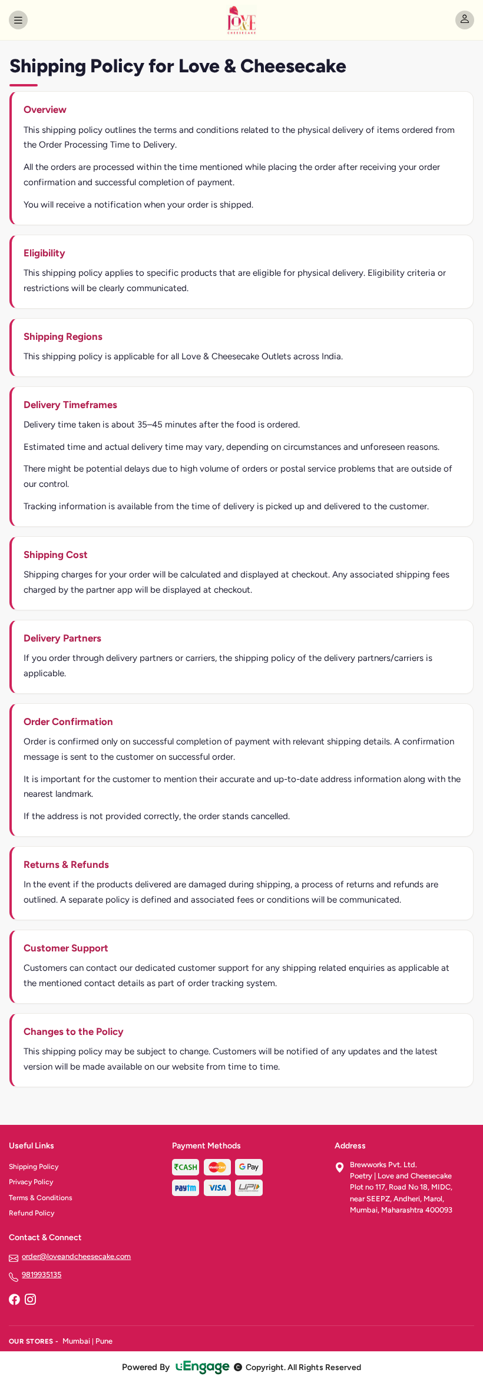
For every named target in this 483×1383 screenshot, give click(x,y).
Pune (104, 1341)
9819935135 (41, 1274)
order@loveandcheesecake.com (76, 1256)
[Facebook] (14, 1300)
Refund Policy (31, 1213)
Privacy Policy (31, 1182)
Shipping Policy (33, 1166)
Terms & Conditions (40, 1198)
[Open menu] (18, 20)
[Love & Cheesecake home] (241, 20)
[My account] (464, 20)
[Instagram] (30, 1300)
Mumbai (76, 1341)
